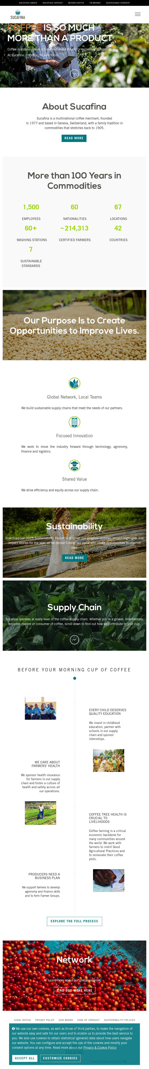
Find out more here (74, 991)
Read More (74, 558)
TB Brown (95, 3)
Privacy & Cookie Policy (99, 1048)
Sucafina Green (28, 3)
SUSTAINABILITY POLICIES (119, 1020)
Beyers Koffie (76, 3)
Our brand (66, 1020)
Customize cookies (60, 1058)
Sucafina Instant (53, 3)
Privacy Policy (45, 1020)
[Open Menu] (137, 14)
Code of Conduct (88, 1020)
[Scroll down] (74, 73)
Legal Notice (22, 1020)
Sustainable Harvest (118, 3)
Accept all (25, 1058)
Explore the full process (74, 921)
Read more (74, 138)
